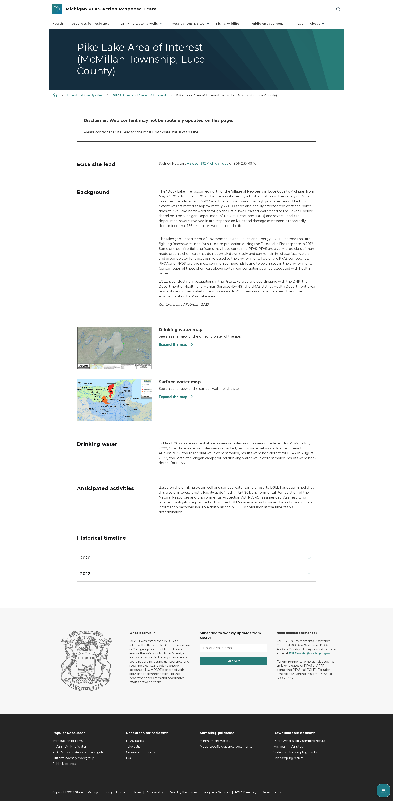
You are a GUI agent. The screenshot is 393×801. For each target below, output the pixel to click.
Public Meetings (64, 764)
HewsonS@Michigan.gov (207, 163)
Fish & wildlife (227, 23)
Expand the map (173, 345)
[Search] (338, 9)
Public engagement (267, 23)
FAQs (299, 23)
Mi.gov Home (115, 792)
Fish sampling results (288, 758)
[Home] (54, 95)
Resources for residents (89, 23)
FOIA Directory (245, 792)
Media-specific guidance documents (226, 746)
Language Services (216, 792)
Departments (271, 792)
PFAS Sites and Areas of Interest (139, 95)
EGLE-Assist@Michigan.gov (309, 653)
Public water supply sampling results (299, 741)
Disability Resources (183, 792)
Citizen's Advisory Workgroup (73, 758)
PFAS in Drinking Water (69, 746)
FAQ (129, 758)
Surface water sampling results (295, 752)
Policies (135, 792)
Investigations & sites (187, 23)
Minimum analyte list (215, 741)
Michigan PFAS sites (288, 746)
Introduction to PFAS (67, 741)
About (315, 23)
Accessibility (155, 792)
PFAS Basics (135, 741)
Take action (134, 746)
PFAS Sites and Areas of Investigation (79, 752)
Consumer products (140, 752)
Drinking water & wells (139, 23)
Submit (233, 661)
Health (57, 23)
